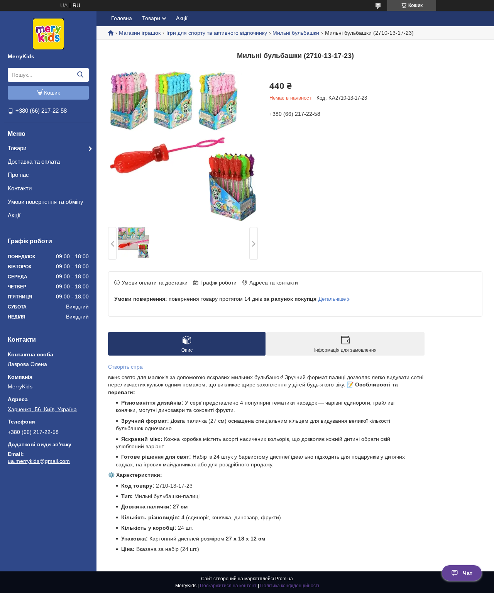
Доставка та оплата (34, 161)
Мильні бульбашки (295, 33)
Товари (17, 148)
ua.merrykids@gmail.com (39, 461)
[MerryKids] (48, 33)
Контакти (20, 188)
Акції (14, 215)
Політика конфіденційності (289, 585)
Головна (121, 18)
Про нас (18, 174)
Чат (467, 573)
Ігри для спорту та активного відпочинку (216, 33)
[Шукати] (80, 75)
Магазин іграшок (140, 33)
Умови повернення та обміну (45, 201)
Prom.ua (284, 578)
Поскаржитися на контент (228, 585)
